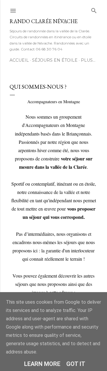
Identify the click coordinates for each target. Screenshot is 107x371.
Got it (75, 363)
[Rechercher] (93, 9)
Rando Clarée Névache (44, 21)
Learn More (42, 363)
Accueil (19, 60)
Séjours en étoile (55, 60)
